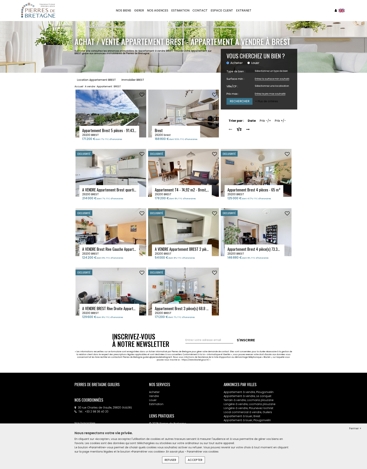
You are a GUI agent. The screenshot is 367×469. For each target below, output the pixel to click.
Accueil (79, 86)
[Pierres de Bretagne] (38, 10)
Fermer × (355, 428)
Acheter (154, 392)
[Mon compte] (336, 10)
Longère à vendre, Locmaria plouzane (249, 404)
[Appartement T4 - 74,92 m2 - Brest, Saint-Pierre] (183, 173)
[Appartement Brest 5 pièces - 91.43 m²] (111, 113)
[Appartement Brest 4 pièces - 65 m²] (256, 173)
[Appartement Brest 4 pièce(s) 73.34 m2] (256, 232)
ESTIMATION (180, 10)
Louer (153, 400)
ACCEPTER (195, 460)
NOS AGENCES (157, 10)
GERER (139, 10)
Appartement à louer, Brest (242, 416)
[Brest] (183, 113)
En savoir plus (175, 451)
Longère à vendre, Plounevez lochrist (248, 408)
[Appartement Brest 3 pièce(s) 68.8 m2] (183, 291)
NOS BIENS (123, 10)
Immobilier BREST (133, 80)
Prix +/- (280, 120)
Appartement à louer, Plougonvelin (247, 420)
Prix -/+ (265, 120)
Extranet (243, 10)
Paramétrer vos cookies (202, 451)
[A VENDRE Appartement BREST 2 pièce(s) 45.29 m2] (183, 232)
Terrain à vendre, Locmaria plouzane (249, 400)
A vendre (90, 86)
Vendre (154, 396)
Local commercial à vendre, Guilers (248, 412)
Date (252, 120)
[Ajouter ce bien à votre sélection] (142, 95)
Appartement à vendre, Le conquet (247, 396)
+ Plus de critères (266, 101)
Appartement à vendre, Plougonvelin (249, 392)
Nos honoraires (85, 423)
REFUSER (170, 460)
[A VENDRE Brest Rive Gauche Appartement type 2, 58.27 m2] (111, 232)
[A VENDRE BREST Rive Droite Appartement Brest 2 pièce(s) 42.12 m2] (111, 291)
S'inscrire (246, 340)
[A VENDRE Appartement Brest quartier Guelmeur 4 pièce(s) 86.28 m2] (111, 173)
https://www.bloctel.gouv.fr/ (195, 359)
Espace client (222, 10)
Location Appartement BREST (96, 80)
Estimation (156, 404)
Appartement (104, 86)
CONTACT (200, 10)
